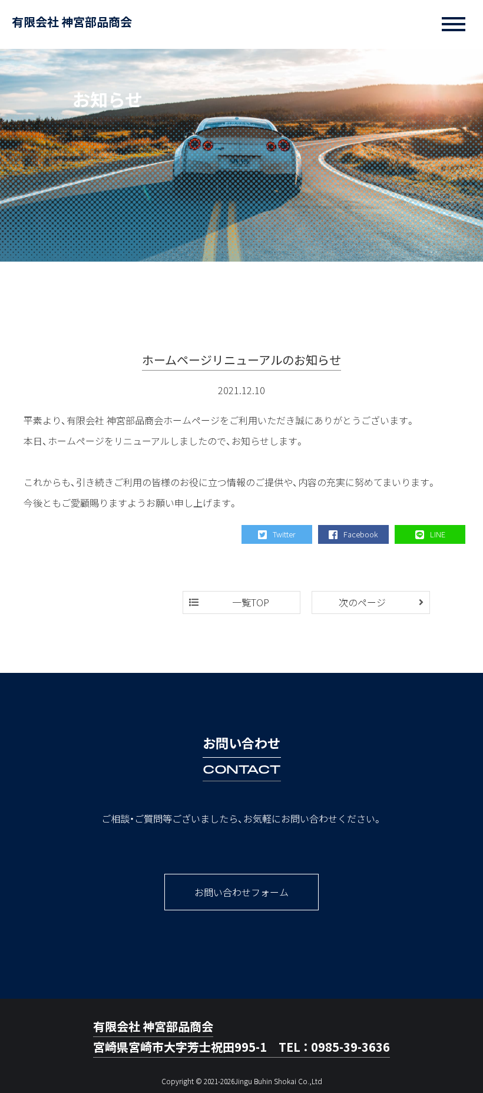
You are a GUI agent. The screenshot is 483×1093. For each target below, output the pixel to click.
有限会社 (72, 21)
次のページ (362, 602)
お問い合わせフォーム (241, 892)
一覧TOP (250, 602)
